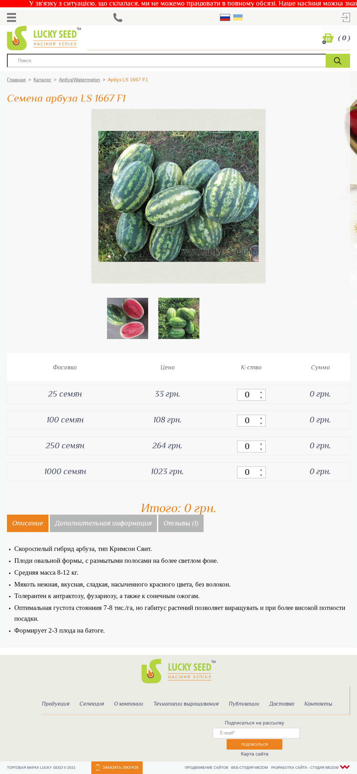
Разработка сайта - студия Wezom (305, 767)
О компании (128, 704)
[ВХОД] (345, 17)
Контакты (318, 704)
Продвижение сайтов (207, 767)
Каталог (42, 79)
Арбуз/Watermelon (79, 79)
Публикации (244, 704)
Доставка (281, 704)
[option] (127, 318)
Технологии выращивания (186, 704)
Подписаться (254, 744)
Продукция (55, 704)
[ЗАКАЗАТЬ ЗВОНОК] (117, 17)
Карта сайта (254, 754)
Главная (16, 79)
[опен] (11, 17)
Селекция (91, 704)
